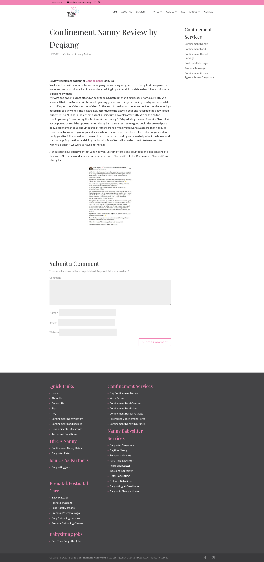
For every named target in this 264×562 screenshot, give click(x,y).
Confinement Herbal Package (126, 413)
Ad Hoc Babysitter (120, 465)
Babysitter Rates (61, 453)
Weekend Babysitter (121, 471)
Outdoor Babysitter (121, 481)
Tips (54, 408)
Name (54, 313)
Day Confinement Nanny (124, 393)
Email (54, 322)
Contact (209, 12)
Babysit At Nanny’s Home (124, 491)
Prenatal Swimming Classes (67, 523)
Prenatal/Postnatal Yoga (66, 513)
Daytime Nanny (118, 450)
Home (114, 12)
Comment (56, 277)
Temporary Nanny (120, 455)
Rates (156, 12)
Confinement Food (195, 49)
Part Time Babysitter (122, 460)
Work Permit (117, 398)
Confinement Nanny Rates (67, 448)
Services (141, 12)
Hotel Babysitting (120, 476)
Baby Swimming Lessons (66, 518)
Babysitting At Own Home (124, 486)
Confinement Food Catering (125, 403)
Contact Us (58, 403)
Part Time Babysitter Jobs (66, 541)
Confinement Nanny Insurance (127, 424)
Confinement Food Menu (124, 408)
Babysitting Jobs (61, 467)
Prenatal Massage (195, 68)
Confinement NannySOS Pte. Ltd (97, 557)
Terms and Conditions (64, 434)
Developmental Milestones (67, 429)
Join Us (193, 12)
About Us (126, 12)
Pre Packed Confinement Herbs (127, 418)
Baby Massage (60, 497)
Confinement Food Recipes (67, 424)
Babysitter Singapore (122, 445)
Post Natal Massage (196, 63)
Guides (170, 12)
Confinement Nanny (196, 43)
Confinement (94, 80)
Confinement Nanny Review (77, 54)
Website (54, 332)
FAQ (183, 12)
